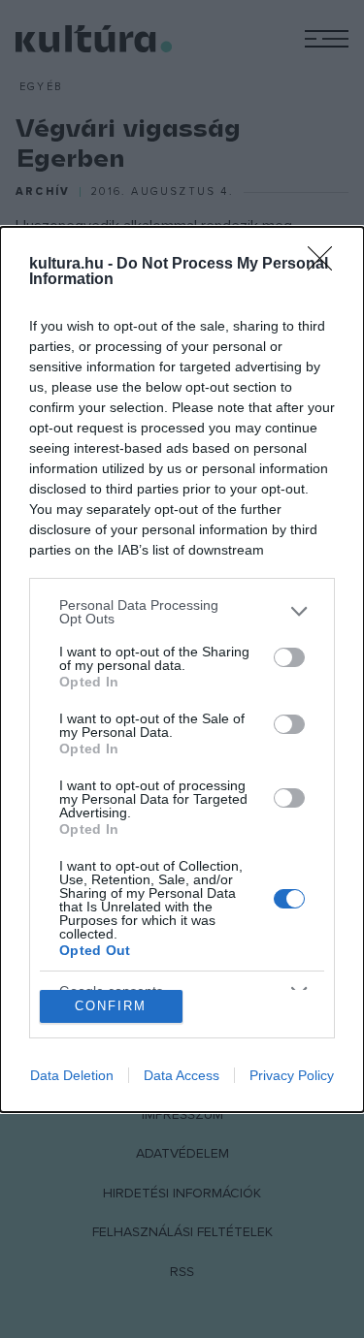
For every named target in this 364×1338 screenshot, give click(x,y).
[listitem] (182, 611)
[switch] (289, 657)
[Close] (326, 264)
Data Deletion (72, 1075)
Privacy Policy (291, 1075)
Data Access (181, 1075)
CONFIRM (111, 1006)
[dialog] (182, 669)
